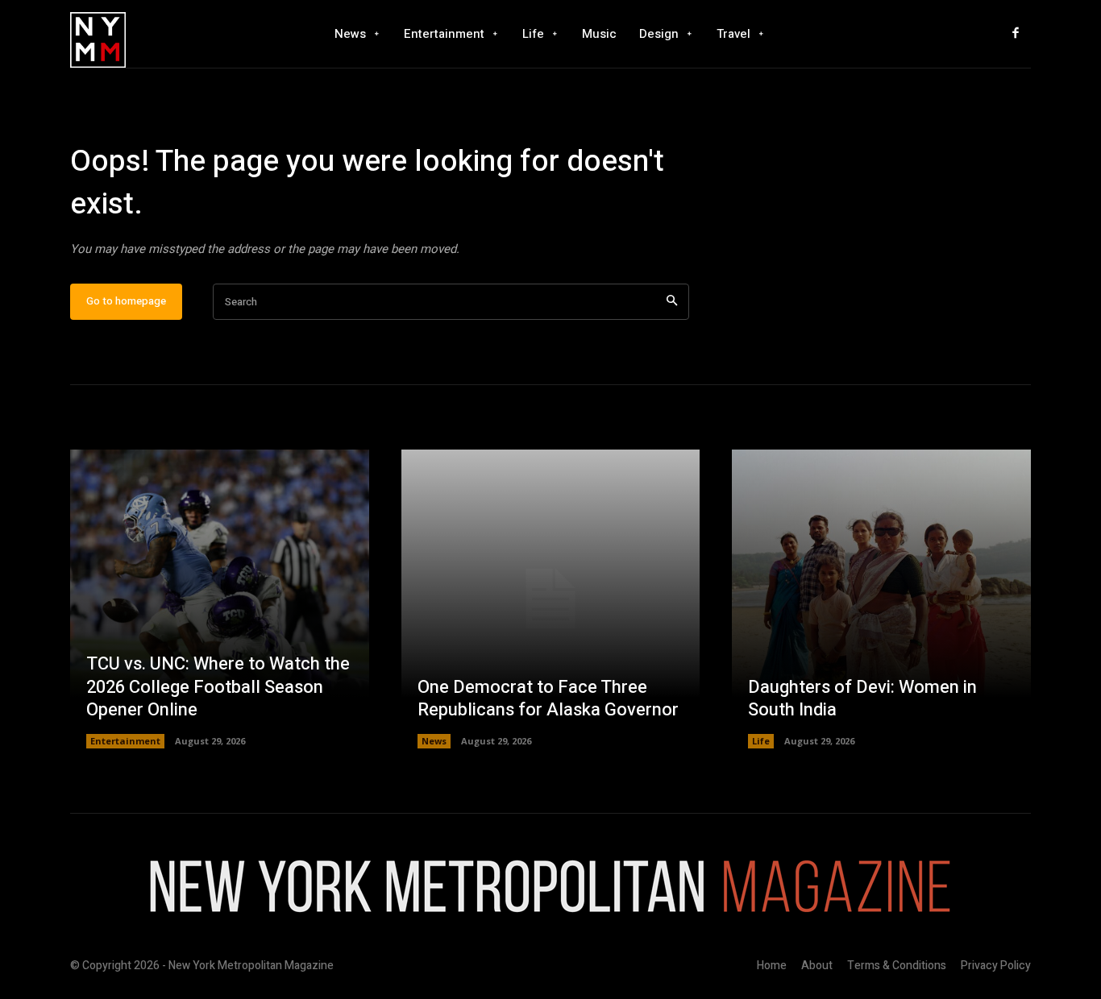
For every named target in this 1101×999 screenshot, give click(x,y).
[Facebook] (1015, 34)
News (434, 741)
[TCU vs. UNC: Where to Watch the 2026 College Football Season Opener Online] (219, 599)
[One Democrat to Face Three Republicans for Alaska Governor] (550, 599)
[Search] (671, 302)
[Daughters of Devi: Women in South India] (881, 599)
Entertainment (125, 741)
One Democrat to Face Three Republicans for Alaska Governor (548, 698)
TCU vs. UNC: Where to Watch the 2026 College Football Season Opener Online (218, 687)
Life (761, 741)
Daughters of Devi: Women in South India (862, 698)
